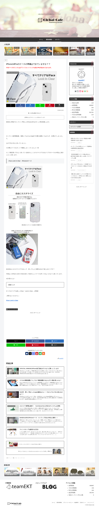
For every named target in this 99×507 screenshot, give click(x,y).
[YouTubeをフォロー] (36, 353)
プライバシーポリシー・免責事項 (70, 502)
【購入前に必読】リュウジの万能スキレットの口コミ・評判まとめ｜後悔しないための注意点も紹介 (81, 175)
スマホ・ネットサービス (12, 309)
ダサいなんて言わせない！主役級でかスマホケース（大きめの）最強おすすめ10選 (81, 166)
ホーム (53, 502)
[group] (12, 51)
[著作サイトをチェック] (26, 353)
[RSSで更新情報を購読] (43, 353)
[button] (92, 51)
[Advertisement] (35, 324)
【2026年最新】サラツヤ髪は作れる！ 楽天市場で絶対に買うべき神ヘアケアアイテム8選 (81, 156)
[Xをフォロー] (30, 353)
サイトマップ (91, 502)
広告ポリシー (83, 502)
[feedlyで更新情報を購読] (40, 353)
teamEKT (81, 80)
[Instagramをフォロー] (33, 353)
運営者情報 (59, 502)
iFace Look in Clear (12, 300)
